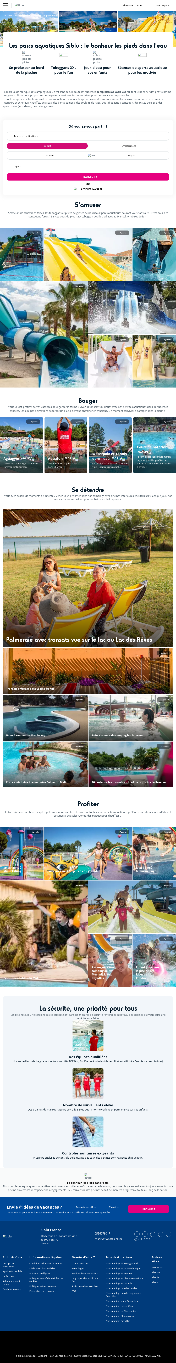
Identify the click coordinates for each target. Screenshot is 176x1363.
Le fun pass (8, 1276)
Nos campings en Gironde (119, 1283)
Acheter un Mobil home (11, 1283)
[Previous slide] (5, 445)
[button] (21, 254)
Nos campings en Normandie (121, 1310)
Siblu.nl (155, 1282)
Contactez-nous (80, 1263)
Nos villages (78, 1268)
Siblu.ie (155, 1277)
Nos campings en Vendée (119, 1273)
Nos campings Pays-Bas (118, 1320)
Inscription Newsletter (8, 1265)
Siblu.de (156, 1272)
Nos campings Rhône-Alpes (120, 1315)
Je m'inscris (148, 1208)
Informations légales (39, 1273)
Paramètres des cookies (41, 1291)
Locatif (47, 145)
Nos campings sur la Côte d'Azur (122, 1301)
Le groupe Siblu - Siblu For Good (85, 1280)
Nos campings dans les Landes (121, 1288)
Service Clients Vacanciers (85, 1273)
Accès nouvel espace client (85, 1286)
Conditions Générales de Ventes (45, 1263)
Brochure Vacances (12, 1289)
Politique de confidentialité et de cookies (46, 1280)
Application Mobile (12, 1271)
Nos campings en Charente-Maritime (124, 1278)
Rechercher (90, 176)
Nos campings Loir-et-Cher (119, 1306)
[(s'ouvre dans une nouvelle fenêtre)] (137, 1234)
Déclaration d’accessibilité (42, 1268)
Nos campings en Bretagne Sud (122, 1263)
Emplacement (129, 145)
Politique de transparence (42, 1286)
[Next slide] (171, 445)
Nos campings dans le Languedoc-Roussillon (123, 1295)
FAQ (74, 1291)
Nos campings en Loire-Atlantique (123, 1268)
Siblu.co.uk (157, 1267)
